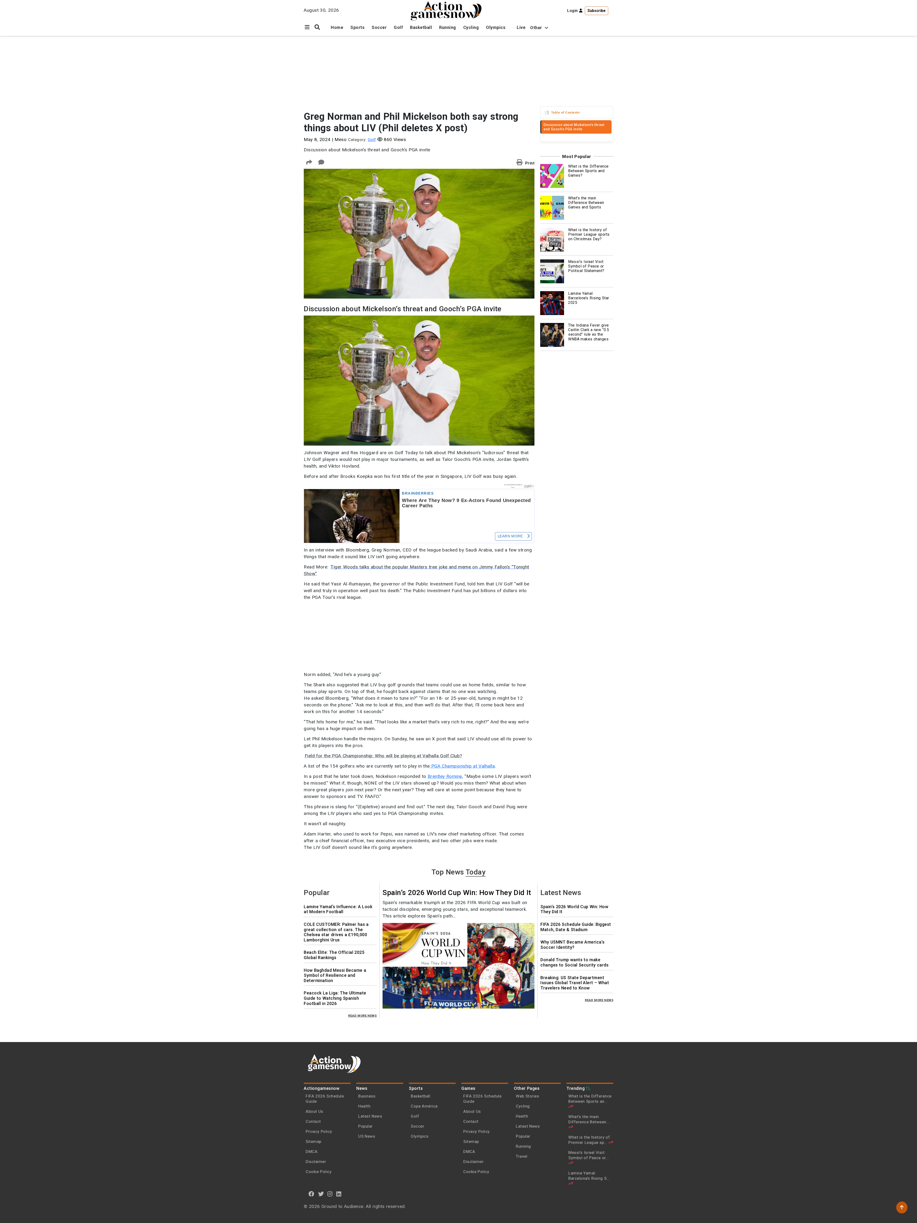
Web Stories (528, 1096)
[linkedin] (338, 1194)
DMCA (311, 1151)
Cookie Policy (318, 1171)
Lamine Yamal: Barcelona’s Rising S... (589, 1176)
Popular (365, 1126)
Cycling (471, 27)
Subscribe (596, 10)
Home (337, 27)
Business (366, 1096)
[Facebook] (312, 1194)
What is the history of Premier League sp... (589, 1140)
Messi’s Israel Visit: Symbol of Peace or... (588, 1155)
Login (573, 10)
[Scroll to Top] (901, 1207)
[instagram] (330, 1194)
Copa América (424, 1106)
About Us (314, 1111)
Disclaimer (316, 1161)
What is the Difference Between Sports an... (590, 1099)
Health (364, 1106)
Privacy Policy (319, 1131)
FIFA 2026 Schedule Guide (325, 1099)
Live (521, 27)
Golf (398, 27)
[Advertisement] (458, 71)
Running (447, 27)
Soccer (379, 27)
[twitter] (321, 1194)
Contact (313, 1121)
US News (366, 1136)
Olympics (495, 27)
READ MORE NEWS (362, 1015)
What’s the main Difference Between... (588, 1119)
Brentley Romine (445, 776)
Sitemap (313, 1141)
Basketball (421, 27)
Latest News (370, 1116)
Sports (357, 27)
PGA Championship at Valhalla (462, 766)
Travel (521, 1156)
